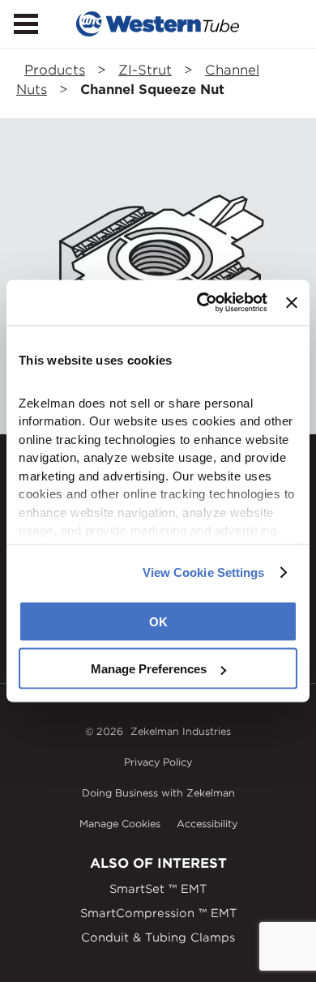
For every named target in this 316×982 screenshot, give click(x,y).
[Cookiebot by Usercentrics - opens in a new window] (201, 303)
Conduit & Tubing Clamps (158, 937)
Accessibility (207, 824)
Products (54, 70)
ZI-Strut (145, 70)
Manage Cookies (119, 824)
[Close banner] (291, 302)
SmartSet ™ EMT (158, 888)
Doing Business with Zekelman (158, 793)
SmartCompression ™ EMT (158, 913)
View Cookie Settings (204, 572)
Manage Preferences (149, 669)
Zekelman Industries (180, 731)
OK (158, 621)
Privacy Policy (158, 762)
